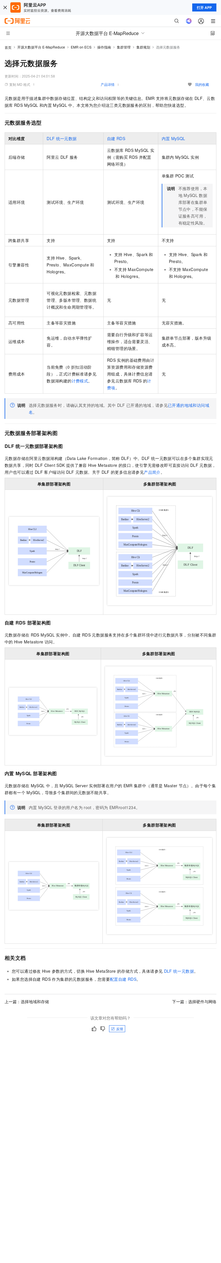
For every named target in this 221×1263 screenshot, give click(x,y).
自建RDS (116, 138)
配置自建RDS (123, 979)
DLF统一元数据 (62, 138)
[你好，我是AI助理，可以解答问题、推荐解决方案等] (189, 21)
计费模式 (80, 381)
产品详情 (108, 84)
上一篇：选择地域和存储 (27, 1001)
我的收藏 (202, 84)
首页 (8, 47)
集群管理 (124, 47)
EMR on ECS (81, 47)
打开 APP (204, 7)
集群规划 (143, 47)
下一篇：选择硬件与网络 (194, 1001)
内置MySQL (173, 138)
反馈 (119, 1028)
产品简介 (152, 472)
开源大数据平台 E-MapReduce (41, 47)
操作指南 (104, 47)
